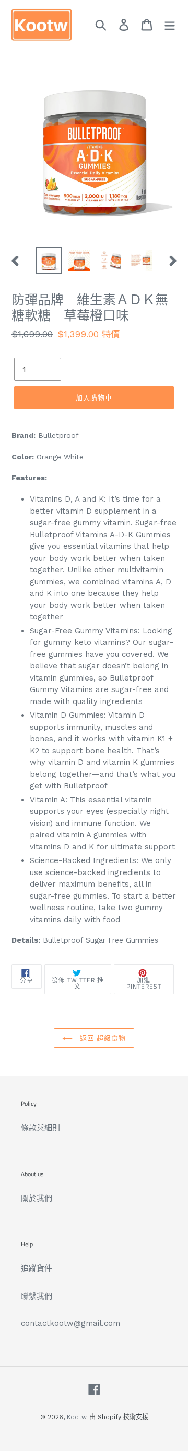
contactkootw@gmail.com (70, 1323)
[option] (48, 260)
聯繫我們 (36, 1296)
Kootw (77, 1417)
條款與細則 (40, 1127)
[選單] (169, 25)
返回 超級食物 (102, 1038)
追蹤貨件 (36, 1268)
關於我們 (36, 1198)
